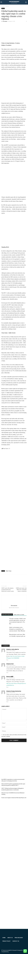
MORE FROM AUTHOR (19, 614)
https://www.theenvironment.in (14, 607)
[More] (16, 24)
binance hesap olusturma (13, 691)
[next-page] (5, 641)
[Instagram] (9, 945)
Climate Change (8, 571)
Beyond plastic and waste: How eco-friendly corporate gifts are (17, 635)
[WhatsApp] (12, 24)
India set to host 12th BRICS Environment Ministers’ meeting (13, 793)
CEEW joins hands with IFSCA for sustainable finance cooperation (21, 589)
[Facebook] (2, 24)
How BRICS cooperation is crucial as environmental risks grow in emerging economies (12, 780)
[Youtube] (19, 945)
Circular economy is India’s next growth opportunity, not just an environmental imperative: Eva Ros (17, 621)
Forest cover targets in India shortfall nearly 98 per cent (13, 797)
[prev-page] (2, 641)
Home (2, 6)
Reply (7, 659)
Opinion (7, 6)
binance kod (9, 663)
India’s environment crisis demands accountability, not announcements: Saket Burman (17, 629)
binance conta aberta (12, 649)
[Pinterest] (9, 24)
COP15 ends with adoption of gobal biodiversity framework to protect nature (7, 589)
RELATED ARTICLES (7, 614)
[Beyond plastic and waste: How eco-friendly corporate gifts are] (5, 636)
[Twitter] (6, 24)
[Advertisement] (14, 87)
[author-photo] (14, 603)
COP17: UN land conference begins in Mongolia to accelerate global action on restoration (12, 789)
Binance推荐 (9, 676)
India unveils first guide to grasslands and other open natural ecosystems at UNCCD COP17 (13, 784)
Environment (5, 21)
